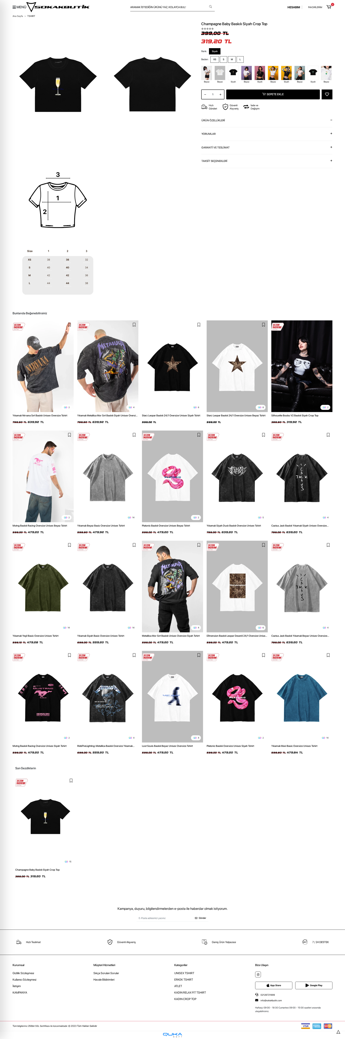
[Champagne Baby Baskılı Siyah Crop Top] (45, 821)
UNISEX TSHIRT (184, 973)
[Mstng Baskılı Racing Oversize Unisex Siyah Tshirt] (43, 697)
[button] (329, 7)
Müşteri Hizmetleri (104, 965)
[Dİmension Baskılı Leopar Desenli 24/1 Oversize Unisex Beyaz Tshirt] (237, 586)
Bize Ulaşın (261, 965)
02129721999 (267, 995)
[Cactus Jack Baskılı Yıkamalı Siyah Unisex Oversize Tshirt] (301, 476)
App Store (275, 985)
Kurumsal (18, 965)
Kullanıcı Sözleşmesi (24, 979)
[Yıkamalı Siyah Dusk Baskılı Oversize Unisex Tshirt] (237, 476)
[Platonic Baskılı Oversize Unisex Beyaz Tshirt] (172, 476)
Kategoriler (180, 965)
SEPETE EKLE (275, 94)
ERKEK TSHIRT (183, 979)
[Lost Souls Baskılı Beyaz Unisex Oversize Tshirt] (172, 697)
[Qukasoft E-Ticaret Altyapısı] (172, 1035)
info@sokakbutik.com (271, 1000)
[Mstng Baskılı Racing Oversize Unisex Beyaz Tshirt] (43, 476)
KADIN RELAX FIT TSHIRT (190, 992)
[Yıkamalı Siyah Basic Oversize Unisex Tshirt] (107, 586)
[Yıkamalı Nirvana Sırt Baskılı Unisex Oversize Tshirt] (43, 366)
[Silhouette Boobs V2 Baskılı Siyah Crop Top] (301, 366)
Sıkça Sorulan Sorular (106, 973)
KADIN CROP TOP (185, 999)
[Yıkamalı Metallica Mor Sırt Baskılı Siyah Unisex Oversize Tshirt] (107, 366)
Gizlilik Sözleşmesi (23, 973)
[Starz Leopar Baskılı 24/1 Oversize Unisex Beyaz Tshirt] (237, 366)
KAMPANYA (20, 992)
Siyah (215, 51)
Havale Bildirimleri (103, 979)
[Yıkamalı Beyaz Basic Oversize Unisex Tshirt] (107, 476)
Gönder (202, 918)
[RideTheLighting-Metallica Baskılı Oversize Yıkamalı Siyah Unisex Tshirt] (107, 697)
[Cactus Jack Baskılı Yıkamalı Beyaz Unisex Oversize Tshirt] (301, 586)
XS (214, 59)
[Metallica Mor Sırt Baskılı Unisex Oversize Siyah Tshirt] (172, 586)
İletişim (17, 986)
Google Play (316, 985)
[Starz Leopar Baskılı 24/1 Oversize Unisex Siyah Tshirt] (172, 366)
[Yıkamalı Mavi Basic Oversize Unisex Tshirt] (301, 697)
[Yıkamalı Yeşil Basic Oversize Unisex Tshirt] (43, 586)
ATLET (178, 986)
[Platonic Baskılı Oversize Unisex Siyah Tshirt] (237, 697)
